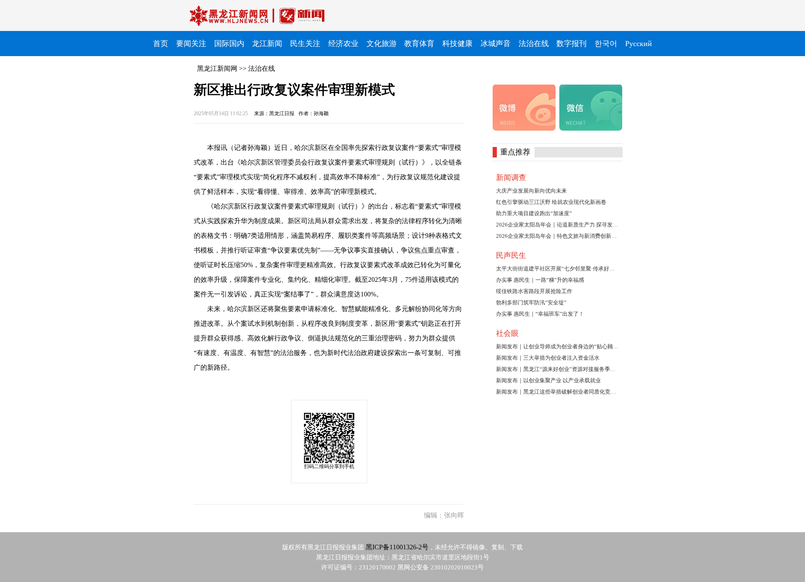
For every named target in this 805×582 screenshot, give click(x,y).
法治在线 (261, 68)
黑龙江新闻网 (217, 68)
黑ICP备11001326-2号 (397, 547)
